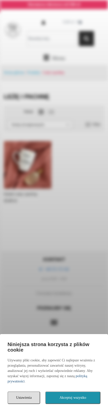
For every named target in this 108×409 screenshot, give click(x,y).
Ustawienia (24, 397)
